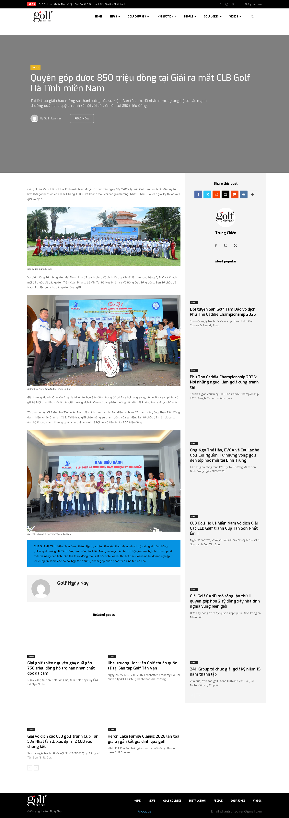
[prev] (151, 4)
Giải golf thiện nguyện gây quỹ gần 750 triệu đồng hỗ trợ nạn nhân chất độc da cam (61, 668)
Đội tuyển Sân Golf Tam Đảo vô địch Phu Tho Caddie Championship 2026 (223, 312)
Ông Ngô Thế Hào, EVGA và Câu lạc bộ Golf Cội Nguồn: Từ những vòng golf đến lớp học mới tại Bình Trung (224, 455)
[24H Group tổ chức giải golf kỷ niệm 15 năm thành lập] (226, 646)
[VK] (244, 194)
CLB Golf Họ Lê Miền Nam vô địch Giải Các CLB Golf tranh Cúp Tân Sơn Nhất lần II (82, 4)
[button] (252, 16)
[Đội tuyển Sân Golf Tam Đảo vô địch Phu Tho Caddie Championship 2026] (226, 286)
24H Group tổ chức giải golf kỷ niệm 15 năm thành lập (225, 672)
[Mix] (234, 194)
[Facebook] (220, 4)
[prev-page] (29, 767)
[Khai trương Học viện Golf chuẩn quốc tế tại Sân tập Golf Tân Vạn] (144, 640)
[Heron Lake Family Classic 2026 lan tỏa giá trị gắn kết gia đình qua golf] (144, 713)
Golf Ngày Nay (52, 118)
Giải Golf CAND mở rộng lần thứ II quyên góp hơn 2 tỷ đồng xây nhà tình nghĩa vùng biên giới (225, 601)
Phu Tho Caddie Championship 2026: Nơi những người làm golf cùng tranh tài (224, 382)
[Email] (225, 194)
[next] (157, 4)
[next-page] (36, 767)
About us (144, 811)
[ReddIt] (216, 194)
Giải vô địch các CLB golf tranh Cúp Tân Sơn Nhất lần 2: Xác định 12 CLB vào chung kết (62, 741)
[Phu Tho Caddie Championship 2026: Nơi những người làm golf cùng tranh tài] (226, 354)
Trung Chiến (225, 233)
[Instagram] (226, 4)
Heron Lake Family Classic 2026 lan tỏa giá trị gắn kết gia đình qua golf (143, 739)
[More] (253, 194)
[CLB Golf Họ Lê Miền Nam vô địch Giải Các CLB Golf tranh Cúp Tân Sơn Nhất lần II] (226, 500)
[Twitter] (233, 4)
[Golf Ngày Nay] (35, 118)
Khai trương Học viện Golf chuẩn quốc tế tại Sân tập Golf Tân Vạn (142, 665)
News (35, 67)
